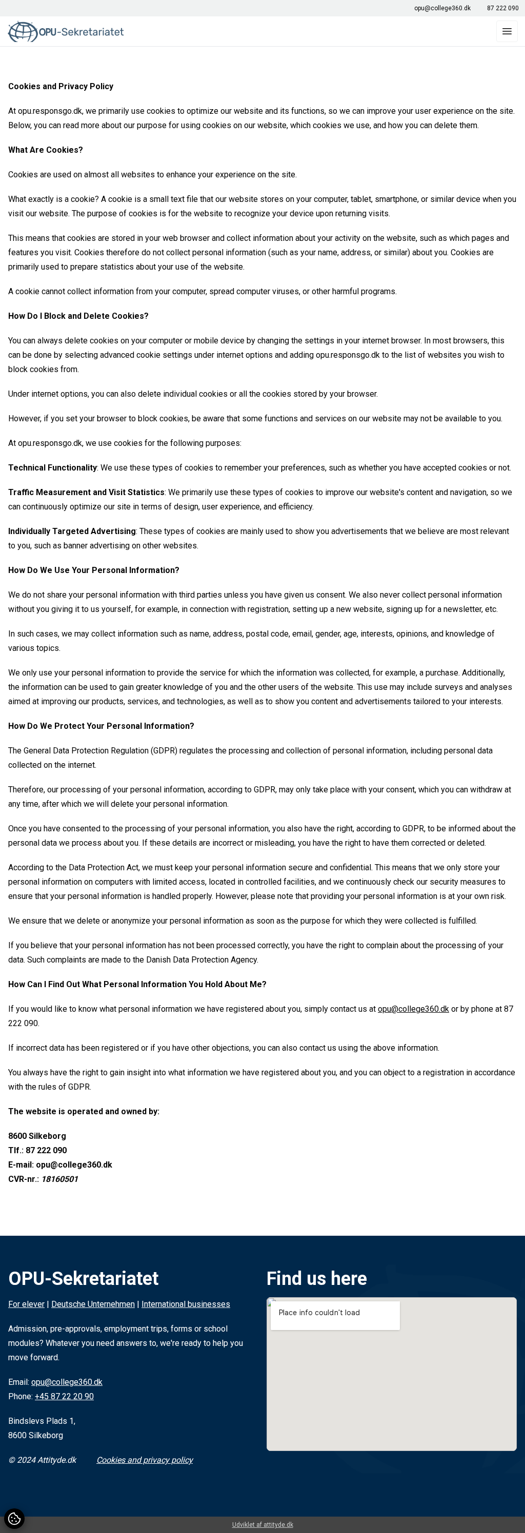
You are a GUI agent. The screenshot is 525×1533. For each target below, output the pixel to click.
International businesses (186, 1304)
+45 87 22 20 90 (64, 1396)
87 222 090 (503, 8)
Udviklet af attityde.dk (262, 1524)
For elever (26, 1304)
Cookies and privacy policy (144, 1460)
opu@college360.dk (442, 8)
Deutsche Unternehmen (93, 1304)
